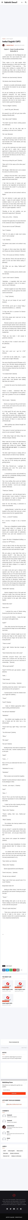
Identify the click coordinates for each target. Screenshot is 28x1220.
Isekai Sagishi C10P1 (20, 989)
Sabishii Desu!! (10, 2)
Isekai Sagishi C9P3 (7, 1003)
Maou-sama (20, 1150)
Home (3, 38)
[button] (2, 2)
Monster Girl (6, 1156)
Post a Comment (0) (14, 1042)
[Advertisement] (14, 21)
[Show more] (21, 970)
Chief (4, 1150)
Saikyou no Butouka (16, 1156)
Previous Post (5, 1047)
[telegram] (21, 1209)
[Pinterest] (14, 970)
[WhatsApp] (10, 970)
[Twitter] (7, 970)
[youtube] (14, 1209)
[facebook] (7, 1209)
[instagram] (17, 1209)
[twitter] (10, 1209)
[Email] (17, 970)
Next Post (24, 1047)
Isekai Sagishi (9, 38)
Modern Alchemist (14, 1153)
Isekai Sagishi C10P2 (7, 989)
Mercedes (5, 1153)
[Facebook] (3, 970)
